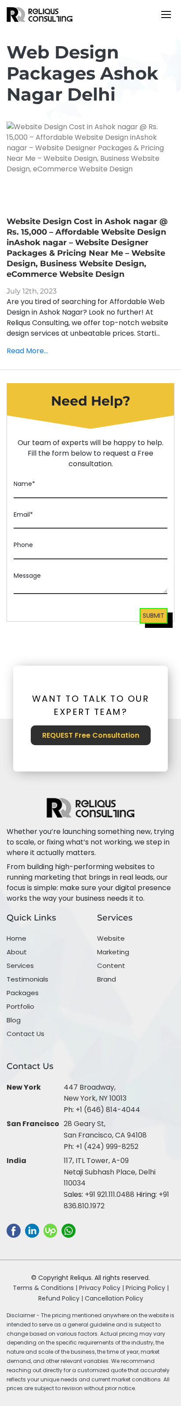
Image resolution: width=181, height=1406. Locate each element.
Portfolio (20, 1006)
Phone (23, 544)
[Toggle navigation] (166, 14)
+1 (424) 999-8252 (107, 1146)
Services (20, 965)
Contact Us (25, 1033)
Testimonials (27, 979)
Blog (14, 1020)
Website (111, 938)
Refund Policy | (61, 1298)
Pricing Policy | (147, 1287)
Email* (23, 514)
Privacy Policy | (102, 1287)
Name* (24, 483)
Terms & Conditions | (45, 1287)
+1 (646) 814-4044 (108, 1110)
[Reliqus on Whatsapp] (69, 1230)
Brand (106, 979)
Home (16, 938)
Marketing (113, 952)
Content (111, 965)
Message (27, 575)
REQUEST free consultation (90, 735)
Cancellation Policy (114, 1298)
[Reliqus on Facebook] (14, 1230)
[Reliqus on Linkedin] (32, 1230)
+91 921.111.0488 (109, 1194)
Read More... (27, 351)
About (17, 952)
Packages (23, 992)
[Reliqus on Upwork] (50, 1230)
